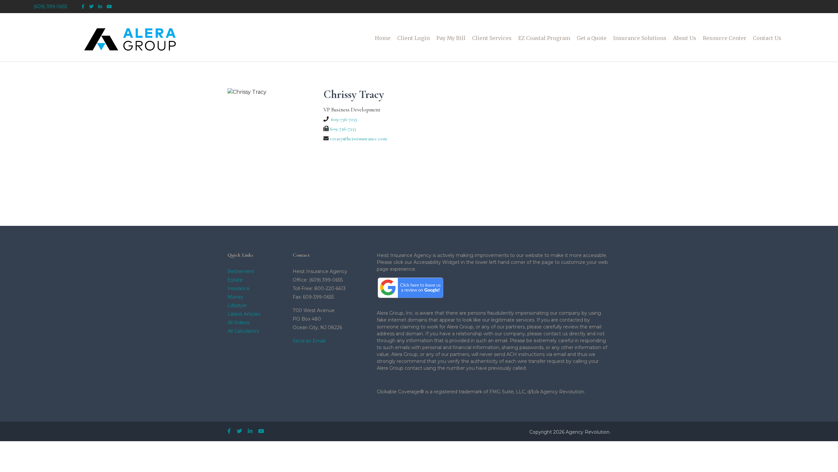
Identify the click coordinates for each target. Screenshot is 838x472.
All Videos (238, 322)
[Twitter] (91, 6)
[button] (413, 38)
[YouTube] (109, 6)
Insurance (239, 288)
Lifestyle (237, 305)
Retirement (241, 271)
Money (236, 297)
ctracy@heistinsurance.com (358, 138)
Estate (235, 280)
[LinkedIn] (100, 6)
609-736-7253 (344, 119)
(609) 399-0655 (50, 7)
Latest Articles (244, 314)
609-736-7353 (343, 129)
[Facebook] (83, 6)
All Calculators (243, 331)
